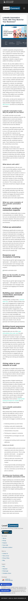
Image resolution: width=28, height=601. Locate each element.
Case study (5, 545)
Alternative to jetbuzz (7, 547)
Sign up (4, 538)
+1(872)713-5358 (9, 1)
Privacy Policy (6, 558)
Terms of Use (6, 555)
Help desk (5, 568)
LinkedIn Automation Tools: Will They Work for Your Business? (13, 20)
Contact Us (5, 553)
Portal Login (5, 571)
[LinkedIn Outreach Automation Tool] (11, 8)
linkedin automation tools (19, 43)
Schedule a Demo (7, 573)
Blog (4, 560)
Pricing (4, 540)
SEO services (6, 104)
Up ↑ (25, 598)
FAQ (4, 566)
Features (5, 542)
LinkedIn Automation (12, 43)
